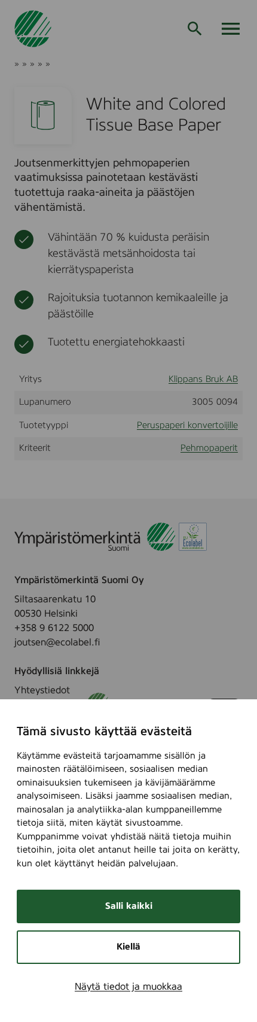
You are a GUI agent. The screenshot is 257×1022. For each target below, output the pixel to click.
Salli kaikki (128, 906)
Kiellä (128, 946)
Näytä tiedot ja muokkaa (128, 986)
